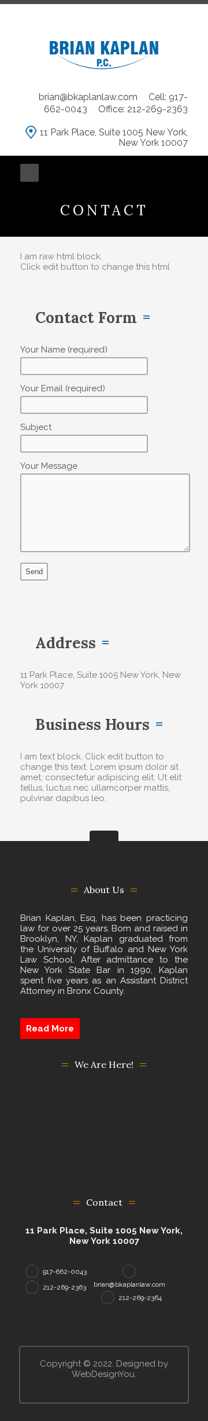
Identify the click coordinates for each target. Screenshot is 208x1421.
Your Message (48, 466)
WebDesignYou (103, 1374)
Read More (50, 1028)
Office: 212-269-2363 (143, 109)
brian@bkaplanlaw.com (89, 96)
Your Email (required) (62, 388)
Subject (35, 427)
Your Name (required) (63, 349)
